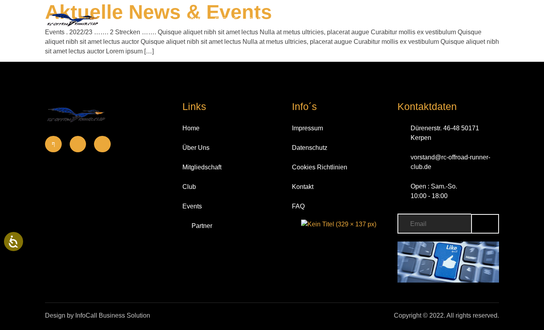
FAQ (379, 19)
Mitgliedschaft (299, 19)
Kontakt (349, 19)
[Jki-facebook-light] (53, 144)
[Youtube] (102, 144)
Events (226, 19)
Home (194, 19)
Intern (407, 19)
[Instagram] (78, 144)
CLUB (256, 19)
